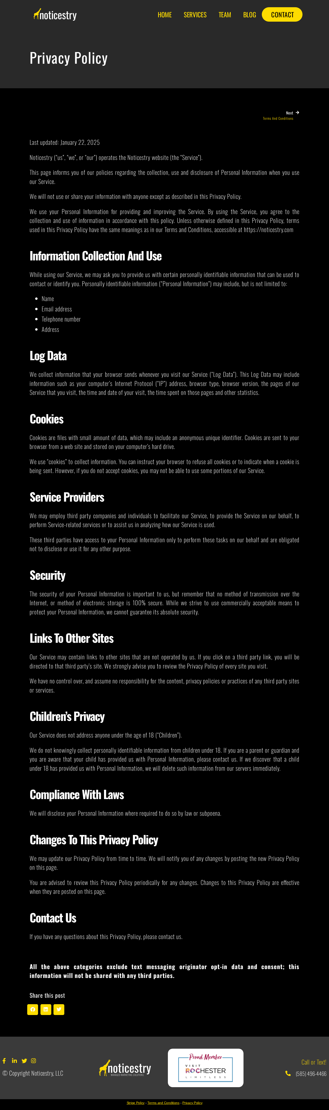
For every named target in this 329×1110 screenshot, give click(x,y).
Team (225, 14)
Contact (282, 14)
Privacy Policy (192, 1103)
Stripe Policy (136, 1103)
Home (165, 14)
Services (195, 14)
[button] (32, 1009)
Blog (249, 14)
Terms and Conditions (163, 1103)
